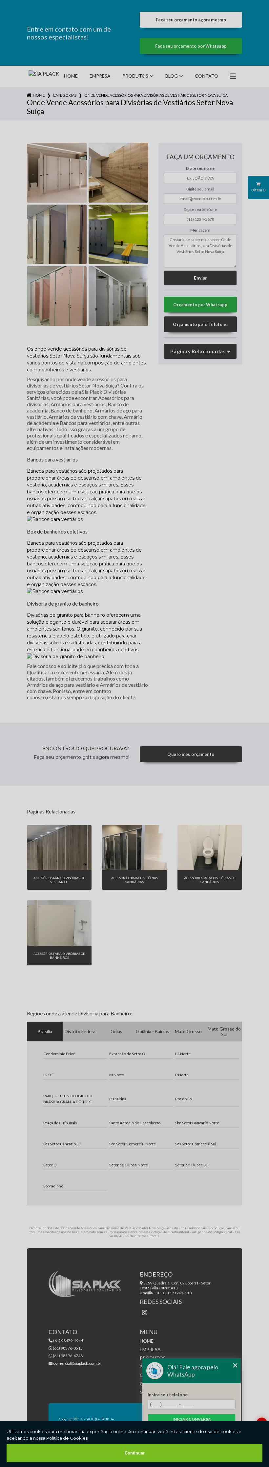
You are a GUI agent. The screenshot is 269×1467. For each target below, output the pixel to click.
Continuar (135, 1453)
